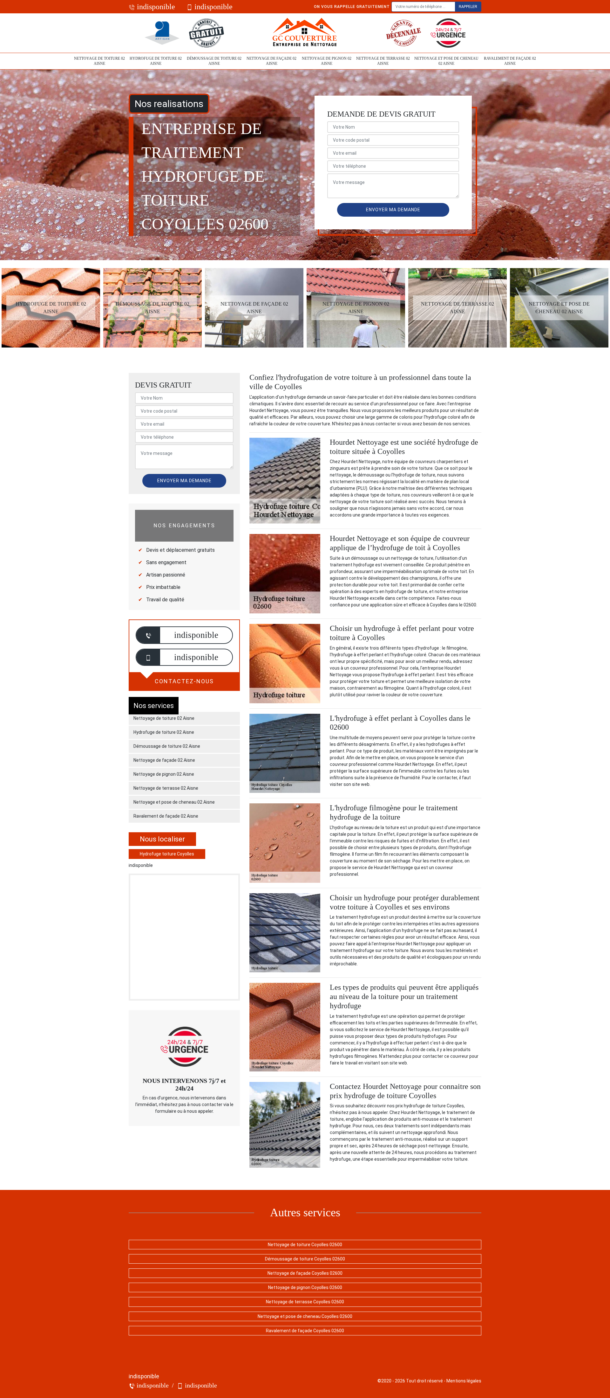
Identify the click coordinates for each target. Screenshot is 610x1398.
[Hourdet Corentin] (305, 33)
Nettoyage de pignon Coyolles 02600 (305, 1287)
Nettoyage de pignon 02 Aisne (326, 61)
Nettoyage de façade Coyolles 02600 (305, 1273)
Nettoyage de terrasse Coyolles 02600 (305, 1301)
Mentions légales (463, 1380)
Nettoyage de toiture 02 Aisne (99, 61)
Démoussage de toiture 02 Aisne (214, 61)
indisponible (155, 7)
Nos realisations (169, 103)
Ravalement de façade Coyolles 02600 (305, 1330)
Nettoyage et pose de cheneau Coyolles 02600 (305, 1316)
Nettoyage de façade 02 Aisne (271, 61)
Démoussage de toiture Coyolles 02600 (305, 1258)
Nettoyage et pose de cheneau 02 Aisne (446, 61)
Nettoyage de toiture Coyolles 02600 (305, 1244)
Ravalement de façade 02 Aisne (510, 61)
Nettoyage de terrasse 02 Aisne (383, 61)
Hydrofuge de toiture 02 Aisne (156, 61)
